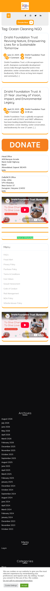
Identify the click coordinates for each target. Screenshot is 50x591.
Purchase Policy (10, 269)
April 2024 (5, 505)
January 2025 (7, 482)
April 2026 (5, 435)
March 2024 (6, 509)
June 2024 (5, 501)
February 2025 (7, 478)
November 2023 (8, 525)
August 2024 (6, 497)
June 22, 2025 (13, 55)
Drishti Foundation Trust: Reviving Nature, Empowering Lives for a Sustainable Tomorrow (24, 42)
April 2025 (5, 470)
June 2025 (5, 466)
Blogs (3, 567)
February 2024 (7, 513)
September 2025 (8, 458)
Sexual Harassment (12, 284)
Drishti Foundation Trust (35, 55)
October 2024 (7, 490)
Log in (4, 548)
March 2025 (6, 474)
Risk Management (11, 293)
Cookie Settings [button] (11, 585)
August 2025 (6, 462)
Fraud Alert (8, 259)
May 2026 (5, 431)
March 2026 (6, 438)
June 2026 (5, 427)
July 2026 (5, 423)
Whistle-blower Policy (13, 303)
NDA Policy (8, 298)
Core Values (8, 279)
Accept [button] (24, 585)
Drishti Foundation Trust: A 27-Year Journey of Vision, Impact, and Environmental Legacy (23, 97)
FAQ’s (6, 255)
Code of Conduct (10, 289)
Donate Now (26, 23)
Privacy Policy (9, 264)
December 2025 (8, 446)
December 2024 (8, 486)
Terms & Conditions (12, 274)
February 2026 (7, 442)
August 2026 (6, 419)
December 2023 (8, 521)
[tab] (9, 15)
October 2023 (7, 529)
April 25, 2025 (13, 109)
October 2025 (7, 454)
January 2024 (7, 517)
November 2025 (8, 450)
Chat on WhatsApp (25, 238)
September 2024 (8, 494)
